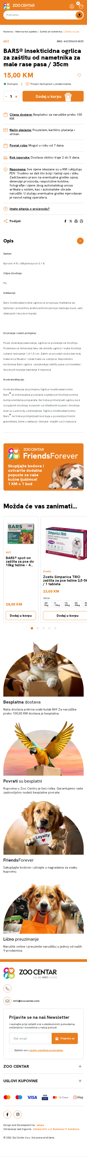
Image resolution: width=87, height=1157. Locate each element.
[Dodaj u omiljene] (80, 75)
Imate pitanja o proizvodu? (30, 209)
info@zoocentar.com (26, 1001)
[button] (32, 628)
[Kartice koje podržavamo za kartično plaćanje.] (7, 1096)
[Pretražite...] (79, 15)
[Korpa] (81, 6)
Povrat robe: (19, 145)
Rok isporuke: (20, 157)
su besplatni (22, 781)
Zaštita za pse (71, 31)
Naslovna (8, 31)
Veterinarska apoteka (26, 31)
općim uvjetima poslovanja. (46, 1050)
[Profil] (72, 6)
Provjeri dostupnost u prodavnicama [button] (51, 84)
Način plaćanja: (21, 130)
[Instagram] (18, 1115)
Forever (18, 860)
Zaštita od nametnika (51, 31)
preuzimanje (21, 939)
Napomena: (18, 169)
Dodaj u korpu (21, 616)
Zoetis (47, 571)
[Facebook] (7, 1115)
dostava (22, 702)
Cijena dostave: (21, 115)
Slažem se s (38, 1050)
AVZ (6, 41)
